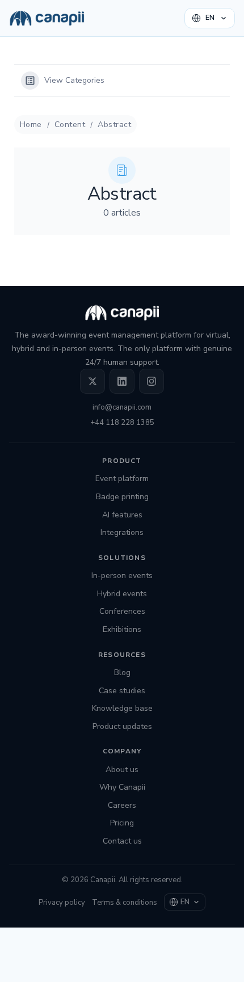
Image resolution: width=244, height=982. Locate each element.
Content (69, 124)
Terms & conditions (124, 902)
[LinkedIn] (122, 381)
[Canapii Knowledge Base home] (47, 18)
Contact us (122, 841)
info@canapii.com (122, 407)
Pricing (122, 822)
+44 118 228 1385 (122, 423)
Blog (122, 672)
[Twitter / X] (92, 381)
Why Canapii (122, 787)
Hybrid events (122, 593)
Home (31, 124)
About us (122, 769)
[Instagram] (151, 381)
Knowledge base (122, 708)
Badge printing (122, 496)
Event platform (122, 478)
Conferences (122, 611)
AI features (122, 514)
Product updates (122, 726)
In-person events (122, 575)
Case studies (122, 690)
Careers (122, 805)
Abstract (114, 124)
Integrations (122, 532)
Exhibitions (122, 629)
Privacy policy (62, 902)
